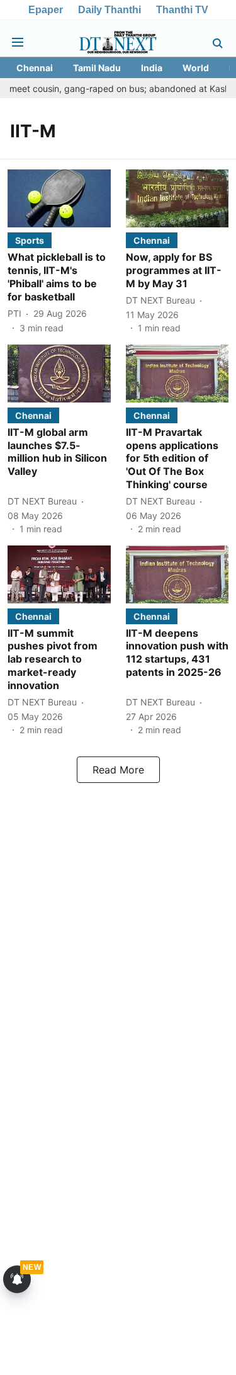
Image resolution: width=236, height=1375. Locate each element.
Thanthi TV (182, 9)
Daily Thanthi (109, 9)
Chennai (34, 67)
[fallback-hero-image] (59, 198)
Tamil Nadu (97, 67)
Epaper (45, 9)
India (151, 67)
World (196, 67)
